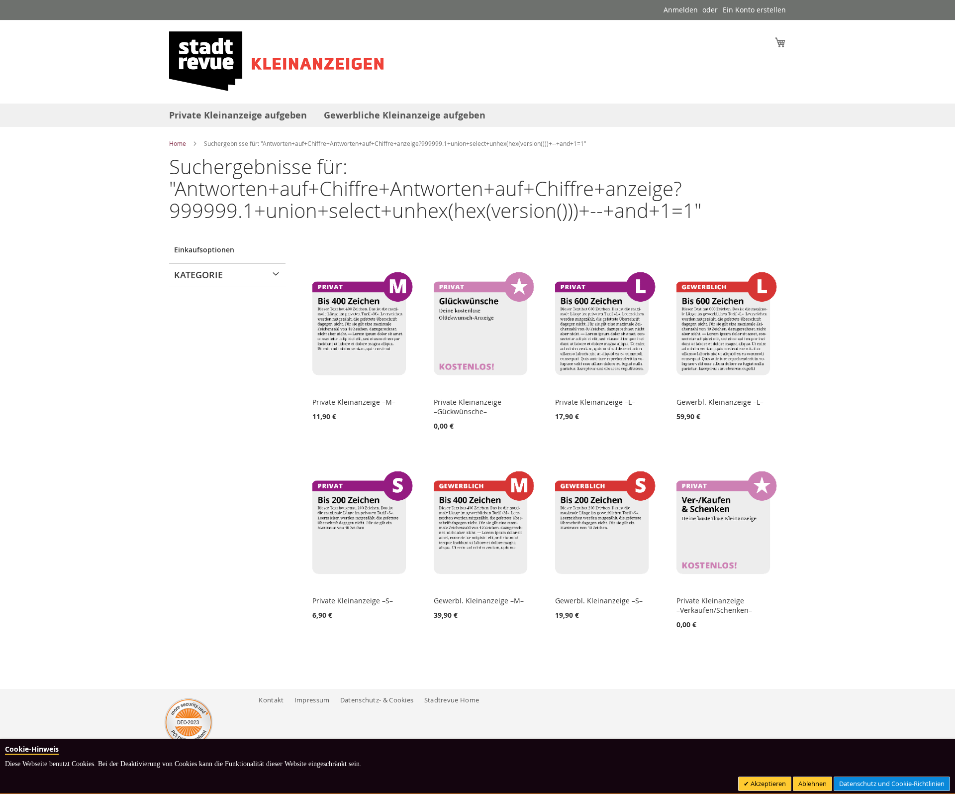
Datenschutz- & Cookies (377, 699)
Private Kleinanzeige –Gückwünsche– (467, 406)
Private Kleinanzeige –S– (352, 600)
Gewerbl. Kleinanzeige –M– (479, 600)
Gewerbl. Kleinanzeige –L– (720, 402)
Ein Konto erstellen (754, 9)
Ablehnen (812, 783)
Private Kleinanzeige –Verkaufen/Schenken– (714, 605)
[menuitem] (238, 115)
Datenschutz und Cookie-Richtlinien (892, 783)
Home (178, 143)
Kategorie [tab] (198, 275)
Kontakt (271, 699)
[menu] (477, 115)
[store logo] (276, 61)
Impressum (312, 699)
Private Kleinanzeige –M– (353, 402)
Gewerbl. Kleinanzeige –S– (599, 600)
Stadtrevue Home (451, 699)
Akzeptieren (767, 783)
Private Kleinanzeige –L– (595, 402)
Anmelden (681, 9)
